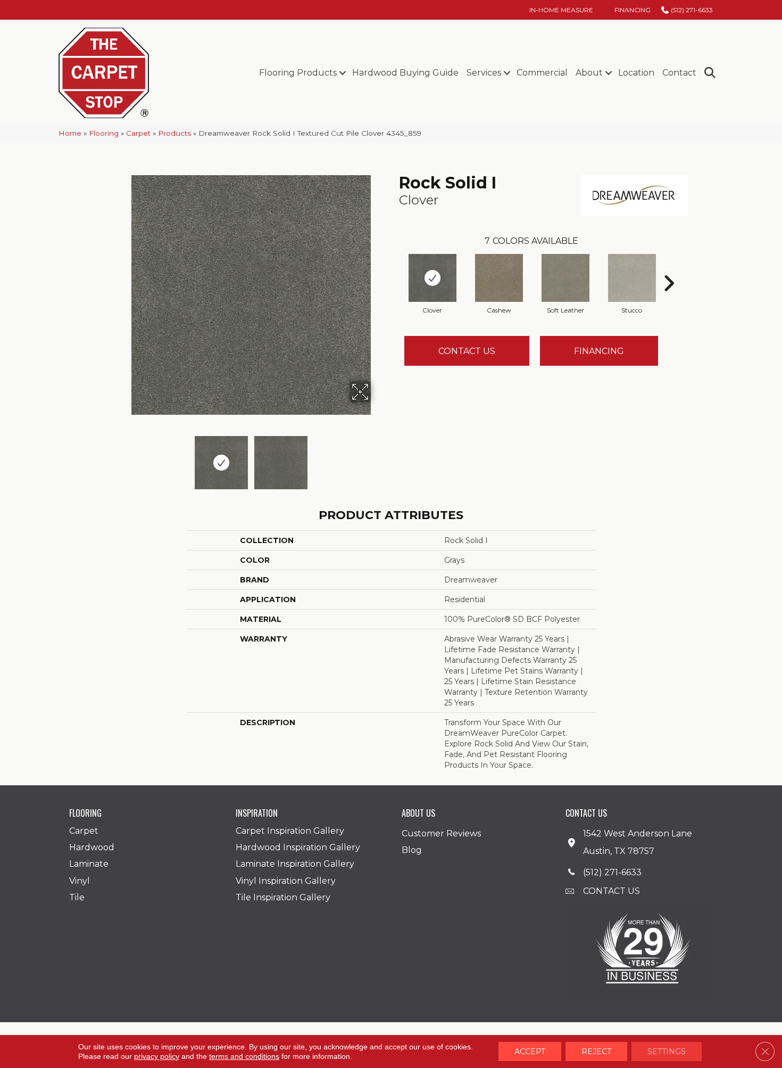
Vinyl (79, 881)
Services (484, 73)
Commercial (542, 73)
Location (636, 73)
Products (174, 133)
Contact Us (466, 351)
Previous (124, 457)
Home (70, 133)
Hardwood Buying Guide (405, 73)
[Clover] (432, 278)
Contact (679, 73)
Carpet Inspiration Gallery (290, 831)
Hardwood (91, 847)
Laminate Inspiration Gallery (295, 864)
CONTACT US (611, 891)
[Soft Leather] (565, 278)
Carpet (138, 133)
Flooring (104, 133)
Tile (77, 897)
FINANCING (599, 351)
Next (377, 457)
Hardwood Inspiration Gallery (298, 847)
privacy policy (156, 1056)
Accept (529, 1051)
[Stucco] (632, 278)
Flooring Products (298, 73)
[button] (342, 73)
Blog (412, 850)
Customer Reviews (441, 833)
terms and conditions (244, 1056)
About (589, 73)
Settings (666, 1051)
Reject (596, 1051)
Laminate (89, 864)
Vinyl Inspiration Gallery (286, 881)
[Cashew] (499, 278)
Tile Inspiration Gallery (283, 897)
